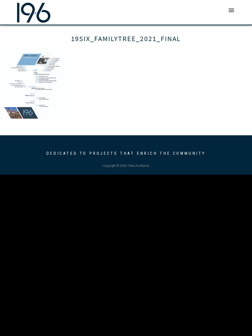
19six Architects (33, 12)
